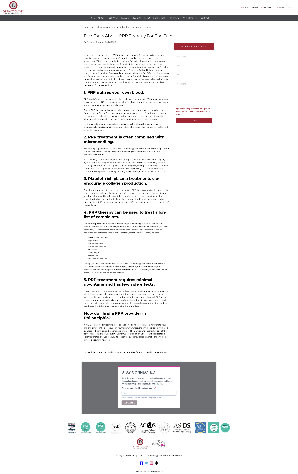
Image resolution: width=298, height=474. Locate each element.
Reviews (136, 18)
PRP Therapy (161, 352)
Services (113, 18)
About (101, 18)
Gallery (125, 18)
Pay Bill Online (250, 7)
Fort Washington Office (114, 352)
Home (92, 18)
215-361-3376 (285, 7)
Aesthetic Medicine (101, 27)
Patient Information (154, 18)
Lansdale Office (133, 352)
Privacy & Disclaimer (124, 456)
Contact (205, 18)
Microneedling (147, 352)
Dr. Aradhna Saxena (93, 352)
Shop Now (268, 7)
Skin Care (174, 18)
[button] (105, 18)
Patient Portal (190, 18)
